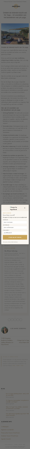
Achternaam (6, 225)
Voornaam (5, 219)
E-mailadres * (6, 230)
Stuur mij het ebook (15, 237)
